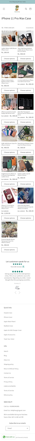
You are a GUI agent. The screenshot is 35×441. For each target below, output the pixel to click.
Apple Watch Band (9, 321)
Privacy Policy (8, 382)
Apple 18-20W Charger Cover (13, 330)
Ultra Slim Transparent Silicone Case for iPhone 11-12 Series (25, 113)
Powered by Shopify (23, 437)
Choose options (9, 59)
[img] (17, 264)
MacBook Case (8, 326)
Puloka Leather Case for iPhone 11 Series (24, 174)
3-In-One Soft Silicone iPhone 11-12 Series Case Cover (25, 80)
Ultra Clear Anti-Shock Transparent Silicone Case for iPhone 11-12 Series (25, 207)
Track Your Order (9, 339)
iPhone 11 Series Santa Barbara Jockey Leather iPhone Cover (7, 81)
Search (6, 351)
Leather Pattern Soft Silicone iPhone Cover (9, 49)
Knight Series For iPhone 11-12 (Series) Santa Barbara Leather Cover (8, 175)
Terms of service (9, 377)
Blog (5, 355)
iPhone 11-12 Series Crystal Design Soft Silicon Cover (8, 112)
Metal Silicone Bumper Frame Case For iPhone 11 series (25, 144)
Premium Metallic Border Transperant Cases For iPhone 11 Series (8, 241)
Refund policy (8, 395)
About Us (7, 360)
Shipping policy (9, 364)
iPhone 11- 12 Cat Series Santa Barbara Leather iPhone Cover (7, 207)
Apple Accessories (9, 335)
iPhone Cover (8, 317)
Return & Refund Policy (11, 369)
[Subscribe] (27, 428)
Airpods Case (8, 313)
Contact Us (7, 373)
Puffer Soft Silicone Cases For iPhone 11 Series (9, 144)
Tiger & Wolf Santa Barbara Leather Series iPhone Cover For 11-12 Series (25, 50)
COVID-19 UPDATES (10, 386)
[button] (4, 9)
